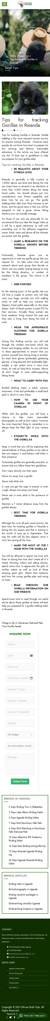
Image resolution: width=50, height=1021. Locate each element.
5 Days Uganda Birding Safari (24, 817)
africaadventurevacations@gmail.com (22, 954)
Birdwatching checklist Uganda (24, 903)
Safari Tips (19, 130)
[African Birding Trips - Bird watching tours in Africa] (25, 4)
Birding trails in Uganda (21, 884)
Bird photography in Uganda (23, 889)
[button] (32, 1015)
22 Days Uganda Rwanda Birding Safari (25, 861)
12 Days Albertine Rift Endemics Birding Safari (25, 838)
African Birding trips (16, 973)
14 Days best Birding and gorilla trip (27, 846)
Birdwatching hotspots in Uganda (25, 909)
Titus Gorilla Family (11, 626)
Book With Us (13, 987)
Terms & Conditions (17, 1014)
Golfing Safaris (14, 978)
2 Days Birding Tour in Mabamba (25, 807)
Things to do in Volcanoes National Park (22, 623)
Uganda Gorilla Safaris (17, 968)
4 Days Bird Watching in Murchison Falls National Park (27, 830)
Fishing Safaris (14, 983)
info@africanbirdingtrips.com (19, 957)
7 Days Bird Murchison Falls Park (25, 823)
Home (13, 56)
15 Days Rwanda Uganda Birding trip (25, 853)
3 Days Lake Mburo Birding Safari (26, 812)
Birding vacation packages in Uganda (23, 896)
